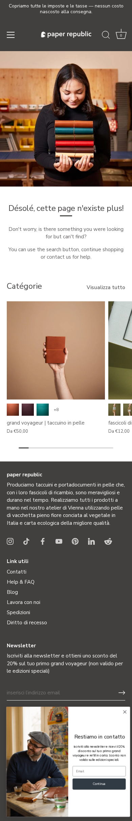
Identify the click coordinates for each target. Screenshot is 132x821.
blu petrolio (43, 410)
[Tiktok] (26, 540)
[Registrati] (121, 692)
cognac (13, 410)
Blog (12, 592)
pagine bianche (114, 410)
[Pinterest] (75, 540)
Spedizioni (18, 612)
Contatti (16, 571)
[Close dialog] (122, 712)
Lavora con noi (23, 602)
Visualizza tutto (106, 287)
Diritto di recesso (27, 622)
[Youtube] (59, 540)
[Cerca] (105, 35)
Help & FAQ (21, 582)
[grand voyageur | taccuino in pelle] (56, 350)
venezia (28, 410)
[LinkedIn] (91, 540)
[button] (121, 35)
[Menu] (10, 34)
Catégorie (24, 286)
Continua (97, 784)
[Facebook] (42, 540)
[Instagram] (10, 540)
